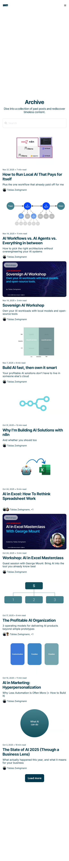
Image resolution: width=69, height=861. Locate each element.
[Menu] (65, 5)
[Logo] (5, 5)
